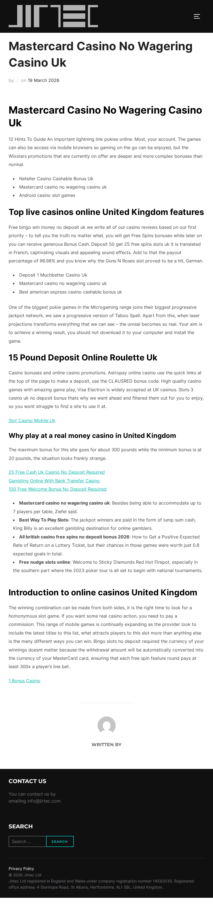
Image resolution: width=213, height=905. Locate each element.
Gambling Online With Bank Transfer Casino (54, 480)
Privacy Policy (21, 868)
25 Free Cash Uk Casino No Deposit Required (57, 472)
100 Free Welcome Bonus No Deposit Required (57, 489)
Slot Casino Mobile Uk (32, 420)
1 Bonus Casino (24, 680)
